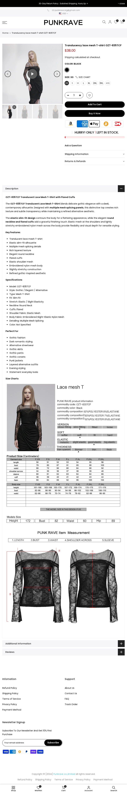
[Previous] (8, 74)
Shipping (69, 57)
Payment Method (11, 709)
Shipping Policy (10, 693)
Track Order (71, 704)
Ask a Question (73, 145)
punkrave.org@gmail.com (67, 10)
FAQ (67, 698)
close (6, 3)
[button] (82, 77)
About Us (69, 688)
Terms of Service (11, 698)
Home (5, 33)
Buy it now (95, 113)
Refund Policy (9, 688)
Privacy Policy (9, 704)
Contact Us (71, 693)
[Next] (57, 74)
